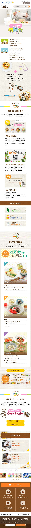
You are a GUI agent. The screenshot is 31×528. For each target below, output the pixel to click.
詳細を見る (10, 525)
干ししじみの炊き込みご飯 (11, 356)
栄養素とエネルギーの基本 (15, 43)
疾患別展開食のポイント (15, 53)
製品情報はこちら (15, 425)
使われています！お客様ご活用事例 (17, 59)
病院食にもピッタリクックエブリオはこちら (15, 421)
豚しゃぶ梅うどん (9, 319)
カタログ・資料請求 (16, 485)
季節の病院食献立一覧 (15, 370)
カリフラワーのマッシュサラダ (12, 321)
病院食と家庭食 (13, 45)
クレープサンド (8, 285)
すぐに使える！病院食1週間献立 (16, 49)
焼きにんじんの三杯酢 (10, 360)
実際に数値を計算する (14, 55)
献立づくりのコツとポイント (16, 51)
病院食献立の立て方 (11, 193)
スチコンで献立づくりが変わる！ (17, 57)
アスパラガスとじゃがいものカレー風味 (14, 287)
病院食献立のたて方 (14, 41)
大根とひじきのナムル (10, 324)
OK (20, 525)
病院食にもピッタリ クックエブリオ (17, 39)
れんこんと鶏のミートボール (12, 358)
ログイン (27, 3)
